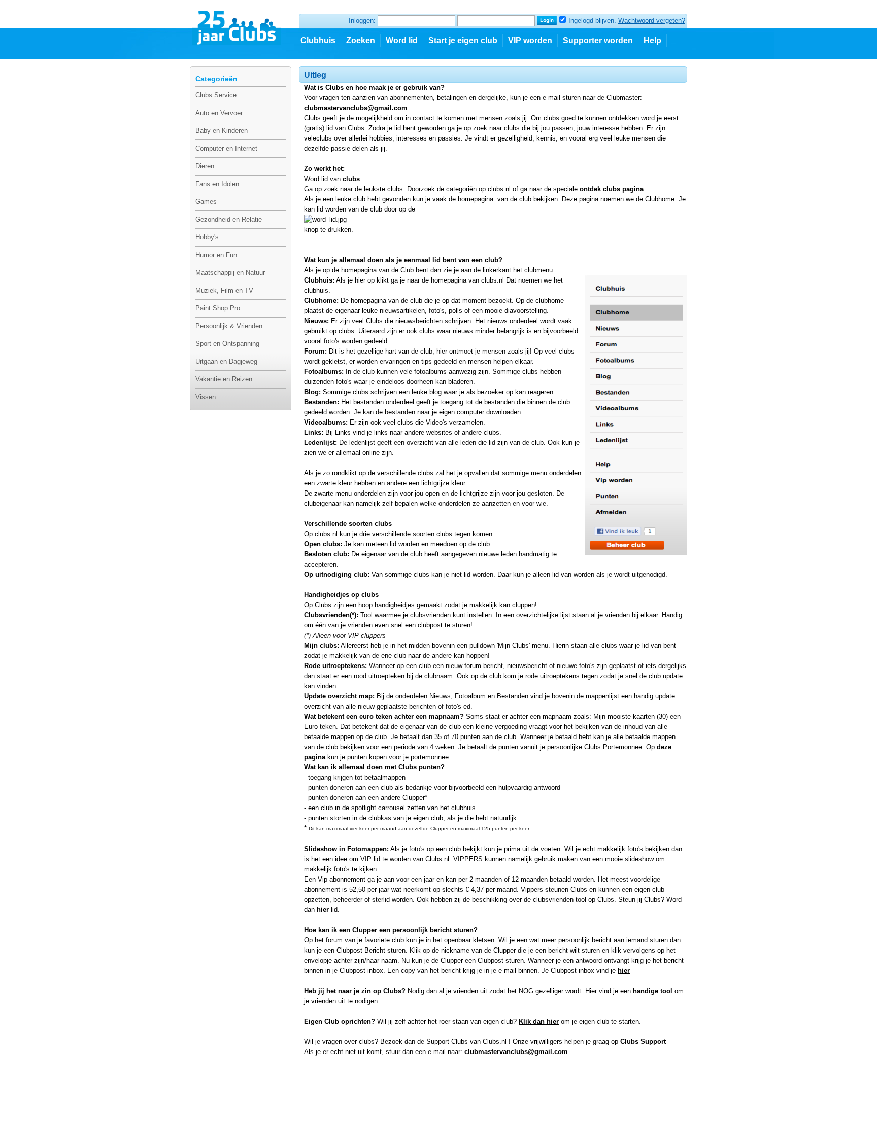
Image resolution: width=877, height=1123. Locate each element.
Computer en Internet (226, 148)
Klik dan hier (539, 1021)
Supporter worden (598, 40)
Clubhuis (317, 40)
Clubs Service (216, 95)
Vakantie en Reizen (223, 379)
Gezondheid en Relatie (228, 219)
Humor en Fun (216, 255)
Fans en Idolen (217, 184)
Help (652, 40)
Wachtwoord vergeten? (651, 20)
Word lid (402, 40)
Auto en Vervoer (219, 113)
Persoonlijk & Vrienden (228, 326)
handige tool (652, 991)
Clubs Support (643, 1041)
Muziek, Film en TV (224, 290)
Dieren (204, 166)
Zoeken (360, 40)
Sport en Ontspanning (227, 343)
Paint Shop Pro (217, 308)
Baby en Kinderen (221, 130)
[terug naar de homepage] (237, 24)
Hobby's (207, 237)
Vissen (205, 397)
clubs (351, 179)
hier (323, 910)
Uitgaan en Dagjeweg (226, 361)
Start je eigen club (462, 40)
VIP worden (530, 40)
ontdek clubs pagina (612, 189)
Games (206, 201)
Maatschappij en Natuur (230, 272)
